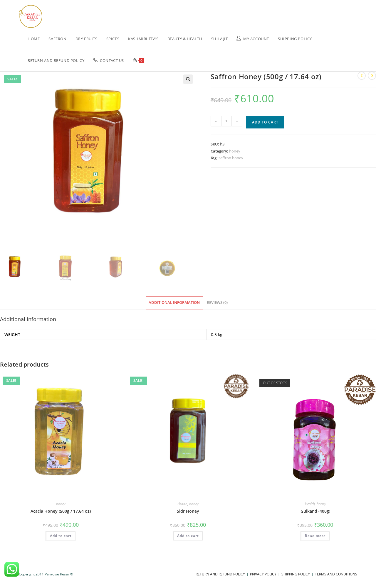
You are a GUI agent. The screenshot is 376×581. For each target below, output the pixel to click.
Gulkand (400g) (315, 511)
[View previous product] (361, 76)
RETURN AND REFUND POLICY (220, 574)
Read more (315, 535)
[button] (188, 79)
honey (234, 151)
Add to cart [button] (61, 535)
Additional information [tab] (174, 302)
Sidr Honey (188, 511)
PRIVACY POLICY (263, 574)
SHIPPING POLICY (295, 574)
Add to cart (265, 122)
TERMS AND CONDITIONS (336, 574)
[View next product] (372, 76)
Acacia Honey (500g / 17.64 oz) (61, 511)
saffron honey (231, 157)
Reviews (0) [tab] (217, 302)
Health (182, 503)
